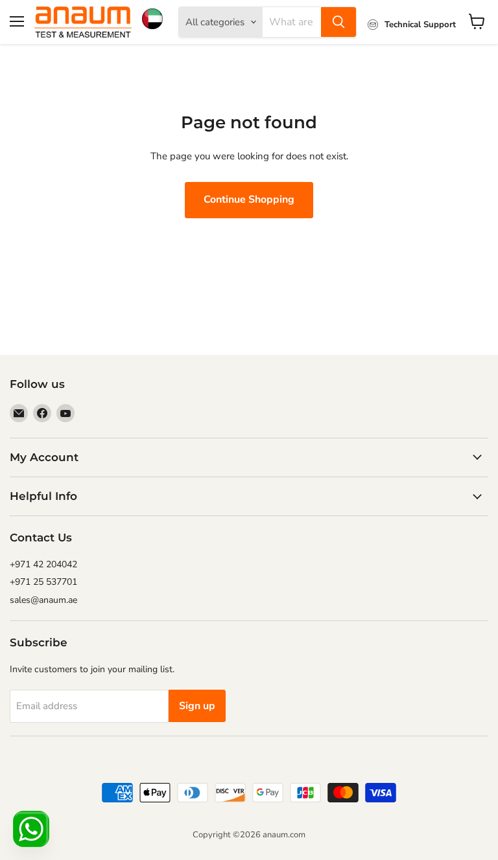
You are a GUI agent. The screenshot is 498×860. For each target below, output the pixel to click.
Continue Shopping (249, 199)
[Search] (338, 22)
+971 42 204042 (43, 564)
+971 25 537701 (43, 582)
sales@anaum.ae (43, 600)
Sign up (197, 706)
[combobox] (292, 22)
